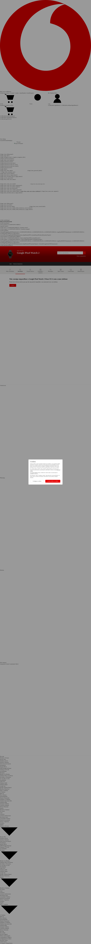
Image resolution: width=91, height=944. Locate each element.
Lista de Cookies (34, 472)
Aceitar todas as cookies (52, 481)
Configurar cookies (37, 481)
